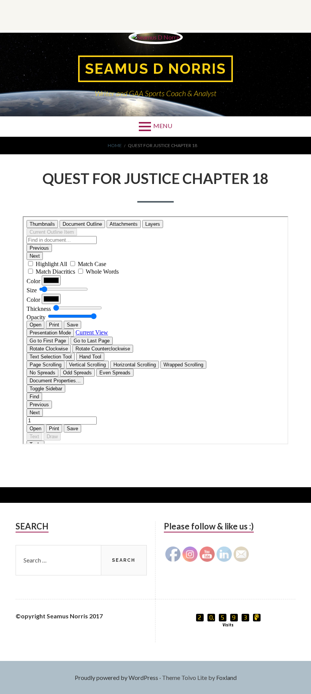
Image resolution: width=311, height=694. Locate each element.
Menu (162, 125)
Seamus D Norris (155, 68)
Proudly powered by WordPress (116, 677)
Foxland (226, 677)
